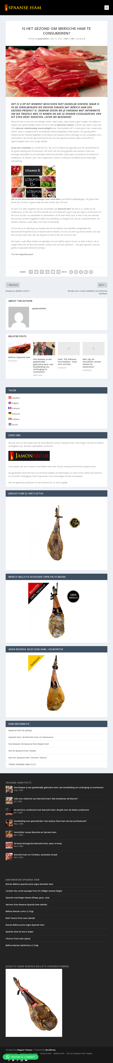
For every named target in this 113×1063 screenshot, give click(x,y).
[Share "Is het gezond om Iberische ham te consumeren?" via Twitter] (36, 272)
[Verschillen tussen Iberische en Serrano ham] (9, 834)
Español (15, 398)
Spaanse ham (12, 1053)
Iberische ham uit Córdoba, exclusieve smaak (35, 854)
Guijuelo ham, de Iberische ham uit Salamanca (30, 737)
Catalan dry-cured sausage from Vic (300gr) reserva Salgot (34, 891)
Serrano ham (45, 1053)
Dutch (14, 424)
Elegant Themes (24, 1050)
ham (66, 38)
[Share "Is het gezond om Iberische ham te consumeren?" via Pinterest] (42, 272)
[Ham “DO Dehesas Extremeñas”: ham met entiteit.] (69, 348)
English (15, 403)
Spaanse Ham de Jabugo (20, 730)
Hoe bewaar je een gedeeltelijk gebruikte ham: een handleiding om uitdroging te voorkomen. (43, 365)
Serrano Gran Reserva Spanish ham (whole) (26, 904)
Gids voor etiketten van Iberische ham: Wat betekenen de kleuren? (46, 798)
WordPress (50, 1050)
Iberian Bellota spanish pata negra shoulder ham (29, 884)
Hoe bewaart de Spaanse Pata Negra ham (28, 744)
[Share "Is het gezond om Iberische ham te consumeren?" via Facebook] (31, 272)
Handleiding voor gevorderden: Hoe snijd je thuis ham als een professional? (50, 821)
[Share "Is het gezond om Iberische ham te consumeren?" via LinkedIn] (47, 272)
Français (15, 408)
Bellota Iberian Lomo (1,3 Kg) (19, 911)
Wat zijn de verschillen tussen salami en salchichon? (92, 363)
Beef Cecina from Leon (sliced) (20, 918)
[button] (20, 1057)
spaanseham (43, 38)
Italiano (15, 419)
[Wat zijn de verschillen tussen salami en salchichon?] (94, 348)
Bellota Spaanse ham (19, 357)
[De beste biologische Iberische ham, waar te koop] (9, 845)
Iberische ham (64, 208)
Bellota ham (58, 1053)
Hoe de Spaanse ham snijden (22, 750)
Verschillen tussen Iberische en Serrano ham (35, 832)
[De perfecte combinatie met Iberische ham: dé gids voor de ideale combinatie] (9, 811)
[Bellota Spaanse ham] (19, 347)
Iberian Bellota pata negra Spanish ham (25, 925)
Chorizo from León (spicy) (18, 938)
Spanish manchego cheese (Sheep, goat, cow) (27, 897)
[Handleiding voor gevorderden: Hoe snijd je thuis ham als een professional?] (9, 822)
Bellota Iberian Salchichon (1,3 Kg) (22, 945)
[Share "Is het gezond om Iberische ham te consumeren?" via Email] (53, 272)
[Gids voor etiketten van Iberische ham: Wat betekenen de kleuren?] (9, 800)
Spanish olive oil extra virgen (19, 931)
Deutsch (15, 413)
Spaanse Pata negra (29, 1053)
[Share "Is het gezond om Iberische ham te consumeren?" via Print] (58, 272)
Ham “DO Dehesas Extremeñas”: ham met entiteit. (67, 361)
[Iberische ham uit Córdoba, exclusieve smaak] (9, 856)
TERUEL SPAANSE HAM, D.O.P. (22, 764)
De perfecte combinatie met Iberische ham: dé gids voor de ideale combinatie (51, 810)
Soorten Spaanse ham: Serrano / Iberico (27, 757)
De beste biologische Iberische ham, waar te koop (38, 843)
